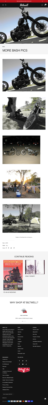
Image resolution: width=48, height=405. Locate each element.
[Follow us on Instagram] (26, 360)
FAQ (3, 368)
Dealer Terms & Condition (8, 380)
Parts (19, 343)
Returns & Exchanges (7, 361)
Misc (3, 46)
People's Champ (36, 336)
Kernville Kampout (36, 346)
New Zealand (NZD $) (7, 394)
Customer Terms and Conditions (7, 372)
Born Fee (35, 334)
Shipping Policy (5, 389)
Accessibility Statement (7, 382)
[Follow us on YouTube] (23, 364)
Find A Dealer (20, 329)
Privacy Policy (5, 384)
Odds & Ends (20, 348)
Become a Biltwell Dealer (7, 377)
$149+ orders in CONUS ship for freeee (24, 318)
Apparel (19, 346)
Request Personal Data (7, 387)
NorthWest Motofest (37, 341)
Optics (19, 334)
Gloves (19, 339)
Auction (34, 339)
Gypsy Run (35, 343)
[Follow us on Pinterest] (19, 364)
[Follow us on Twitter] (23, 360)
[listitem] (8, 248)
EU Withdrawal (5, 364)
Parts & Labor (36, 329)
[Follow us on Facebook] (19, 360)
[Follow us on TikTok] (26, 364)
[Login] (42, 5)
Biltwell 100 (35, 332)
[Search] (5, 5)
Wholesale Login (21, 353)
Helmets (19, 332)
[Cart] (45, 5)
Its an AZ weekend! (9, 292)
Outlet (19, 351)
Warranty (4, 366)
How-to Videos (5, 375)
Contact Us (4, 359)
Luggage (20, 341)
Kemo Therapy (30, 276)
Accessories (20, 336)
